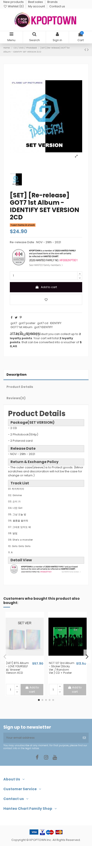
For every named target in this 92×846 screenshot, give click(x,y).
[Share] (11, 317)
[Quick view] (28, 660)
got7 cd (42, 323)
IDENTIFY (55, 323)
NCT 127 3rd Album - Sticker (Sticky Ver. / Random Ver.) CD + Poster (61, 668)
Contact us (57, 6)
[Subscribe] (84, 738)
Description (16, 374)
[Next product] (88, 50)
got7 (13, 323)
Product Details (19, 387)
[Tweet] (16, 317)
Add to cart (49, 287)
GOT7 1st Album (21, 327)
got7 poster (27, 323)
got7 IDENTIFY (43, 327)
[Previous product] (85, 50)
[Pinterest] (21, 317)
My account (37, 6)
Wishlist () (15, 6)
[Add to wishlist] (46, 300)
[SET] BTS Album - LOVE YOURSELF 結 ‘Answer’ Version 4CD (17, 668)
